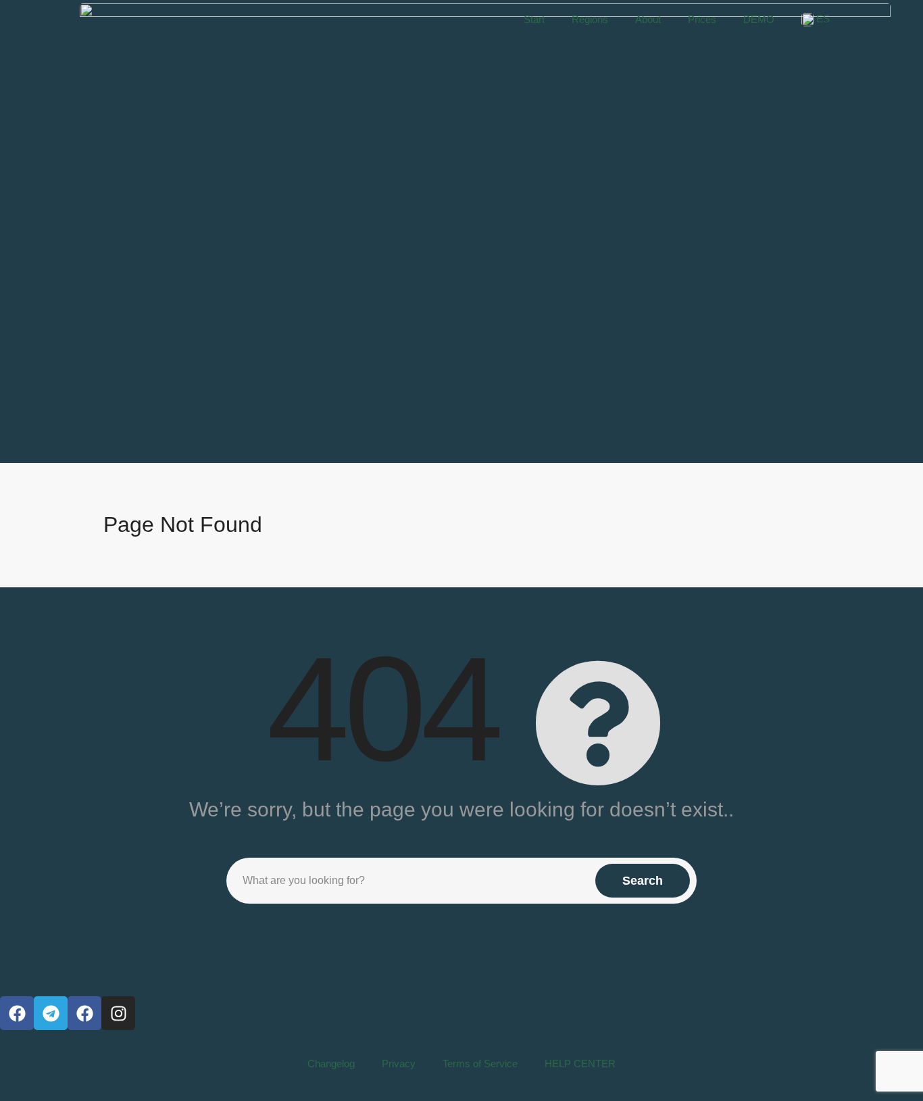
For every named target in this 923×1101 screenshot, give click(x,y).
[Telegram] (51, 1013)
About (648, 19)
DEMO (758, 19)
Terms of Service (480, 1063)
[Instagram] (118, 1013)
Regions (590, 19)
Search (642, 880)
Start (534, 19)
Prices (702, 19)
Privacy (399, 1063)
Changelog (331, 1063)
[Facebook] (17, 1013)
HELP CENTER (580, 1063)
